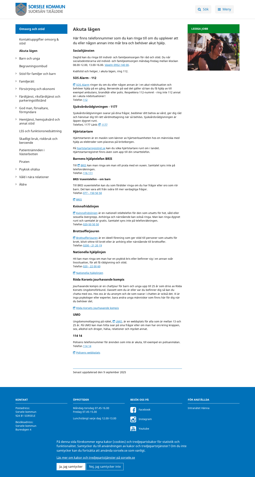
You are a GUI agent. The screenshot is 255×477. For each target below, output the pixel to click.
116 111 (88, 173)
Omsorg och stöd (32, 29)
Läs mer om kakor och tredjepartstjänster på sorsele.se (96, 458)
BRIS (83, 165)
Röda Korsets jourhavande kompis (97, 308)
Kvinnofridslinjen (87, 213)
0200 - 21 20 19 (92, 245)
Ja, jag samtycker (71, 466)
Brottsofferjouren (87, 238)
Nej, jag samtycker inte (105, 466)
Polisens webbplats (88, 352)
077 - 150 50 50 (92, 193)
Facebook (144, 409)
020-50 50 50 (91, 224)
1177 (105, 124)
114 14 (87, 346)
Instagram (145, 419)
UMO (119, 321)
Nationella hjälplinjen (89, 273)
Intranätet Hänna (198, 408)
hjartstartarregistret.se (91, 148)
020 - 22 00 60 (91, 266)
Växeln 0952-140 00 (117, 65)
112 (85, 100)
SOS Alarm (82, 84)
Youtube (143, 428)
